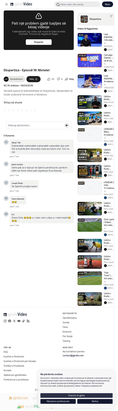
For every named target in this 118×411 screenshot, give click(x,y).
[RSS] (28, 321)
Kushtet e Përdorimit (14, 356)
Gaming (66, 341)
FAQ (6, 352)
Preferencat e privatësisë (16, 379)
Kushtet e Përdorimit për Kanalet (20, 361)
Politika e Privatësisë (14, 365)
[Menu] (6, 4)
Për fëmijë (68, 336)
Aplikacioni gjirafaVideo (15, 375)
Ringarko (38, 42)
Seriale (66, 322)
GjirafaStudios (70, 318)
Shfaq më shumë (13, 102)
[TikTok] (23, 321)
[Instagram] (5, 321)
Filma (65, 327)
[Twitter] (14, 321)
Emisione (67, 331)
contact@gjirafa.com (73, 355)
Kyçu (107, 4)
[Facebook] (9, 321)
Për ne (7, 347)
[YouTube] (19, 321)
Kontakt (7, 370)
